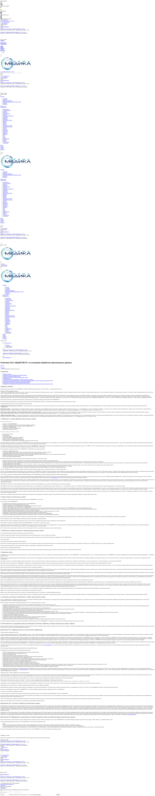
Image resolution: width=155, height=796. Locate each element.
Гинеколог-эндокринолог (8, 115)
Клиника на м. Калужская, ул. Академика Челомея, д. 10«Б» (12, 740)
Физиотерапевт (6, 138)
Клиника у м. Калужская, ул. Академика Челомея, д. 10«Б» (12, 28)
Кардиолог (5, 117)
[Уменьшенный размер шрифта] (1, 2)
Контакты (2, 50)
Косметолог (5, 119)
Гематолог (5, 114)
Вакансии (5, 102)
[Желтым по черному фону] (0, 8)
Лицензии (5, 99)
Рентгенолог (5, 131)
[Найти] (1, 74)
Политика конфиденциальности (7, 784)
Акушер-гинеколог (7, 110)
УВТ (4, 135)
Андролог (5, 111)
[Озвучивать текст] (1, 16)
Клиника (2, 40)
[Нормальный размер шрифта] (1, 3)
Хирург (4, 140)
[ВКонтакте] (3, 52)
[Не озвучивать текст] (1, 17)
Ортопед (4, 124)
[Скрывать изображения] (1, 13)
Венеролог (5, 112)
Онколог (4, 123)
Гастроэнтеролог (6, 113)
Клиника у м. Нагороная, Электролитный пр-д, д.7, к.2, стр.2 (13, 32)
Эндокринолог (6, 141)
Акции (1, 47)
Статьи (2, 49)
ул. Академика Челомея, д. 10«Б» (7, 21)
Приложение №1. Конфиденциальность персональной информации (17, 381)
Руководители (6, 109)
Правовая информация (7, 100)
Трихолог (5, 134)
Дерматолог (5, 116)
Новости (2, 48)
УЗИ (4, 136)
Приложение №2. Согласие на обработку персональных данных (16, 382)
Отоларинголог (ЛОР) (7, 125)
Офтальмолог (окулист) (8, 126)
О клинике (5, 98)
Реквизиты (5, 104)
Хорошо (58, 794)
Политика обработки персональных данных (12, 101)
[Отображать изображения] (1, 12)
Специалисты (3, 44)
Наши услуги (3, 42)
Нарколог (5, 121)
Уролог (4, 137)
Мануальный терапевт (7, 120)
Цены (1, 46)
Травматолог (5, 133)
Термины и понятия (7, 374)
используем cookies (37, 794)
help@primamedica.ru (4, 26)
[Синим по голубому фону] (0, 10)
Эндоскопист (5, 143)
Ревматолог (5, 129)
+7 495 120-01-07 (5, 22)
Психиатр (5, 128)
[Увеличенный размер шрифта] (1, 4)
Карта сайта (2, 785)
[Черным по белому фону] (0, 7)
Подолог (4, 127)
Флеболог (5, 139)
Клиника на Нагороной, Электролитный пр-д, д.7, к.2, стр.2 (12, 744)
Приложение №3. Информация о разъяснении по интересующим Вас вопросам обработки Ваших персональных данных (28, 383)
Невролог (5, 122)
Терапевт (5, 132)
